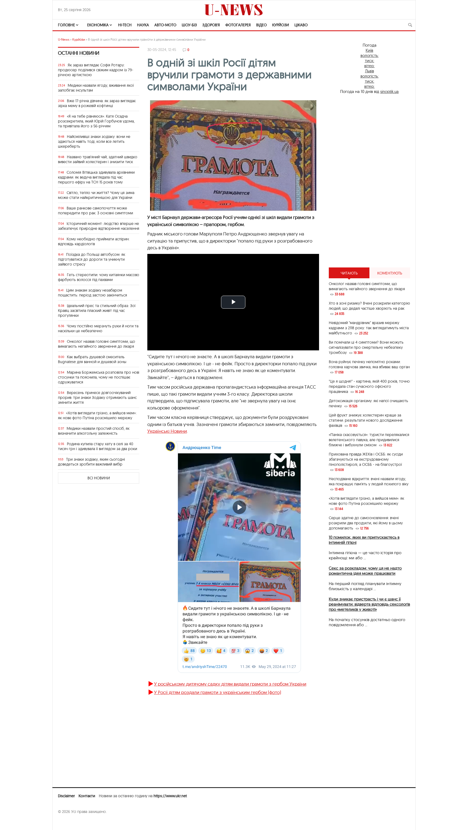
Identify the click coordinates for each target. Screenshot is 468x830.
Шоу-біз (189, 24)
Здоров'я (211, 24)
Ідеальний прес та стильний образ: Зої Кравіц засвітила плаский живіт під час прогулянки (96, 310)
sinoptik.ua (389, 91)
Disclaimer (66, 795)
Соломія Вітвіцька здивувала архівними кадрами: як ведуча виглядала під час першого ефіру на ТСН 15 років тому (96, 177)
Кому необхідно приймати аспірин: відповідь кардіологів (93, 241)
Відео (261, 24)
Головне (66, 24)
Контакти (87, 795)
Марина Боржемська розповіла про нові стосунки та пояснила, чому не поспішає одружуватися (98, 377)
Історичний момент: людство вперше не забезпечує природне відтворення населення (98, 226)
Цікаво (301, 24)
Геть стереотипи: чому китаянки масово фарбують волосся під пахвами (98, 277)
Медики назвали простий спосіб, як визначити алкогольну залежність (93, 431)
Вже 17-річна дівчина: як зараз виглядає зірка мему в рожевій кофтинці (97, 103)
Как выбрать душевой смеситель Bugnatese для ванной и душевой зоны (92, 359)
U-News (63, 39)
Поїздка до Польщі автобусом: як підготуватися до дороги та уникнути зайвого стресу (91, 259)
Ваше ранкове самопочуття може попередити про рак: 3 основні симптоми (95, 210)
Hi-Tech (125, 24)
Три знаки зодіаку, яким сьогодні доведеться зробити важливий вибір (91, 462)
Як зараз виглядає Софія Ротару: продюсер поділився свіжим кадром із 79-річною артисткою (95, 70)
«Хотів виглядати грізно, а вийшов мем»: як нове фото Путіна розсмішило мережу (97, 415)
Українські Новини (167, 431)
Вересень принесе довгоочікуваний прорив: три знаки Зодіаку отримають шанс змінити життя (97, 397)
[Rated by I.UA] (70, 822)
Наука (143, 24)
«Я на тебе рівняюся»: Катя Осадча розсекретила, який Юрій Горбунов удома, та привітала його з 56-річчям (96, 121)
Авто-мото (165, 24)
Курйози (280, 24)
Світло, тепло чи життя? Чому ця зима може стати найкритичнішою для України (96, 195)
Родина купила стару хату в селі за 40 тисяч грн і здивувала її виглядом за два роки (97, 446)
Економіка (98, 24)
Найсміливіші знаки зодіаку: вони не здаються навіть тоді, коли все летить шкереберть (94, 141)
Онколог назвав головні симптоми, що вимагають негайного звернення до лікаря (96, 344)
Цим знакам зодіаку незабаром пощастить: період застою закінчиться (92, 293)
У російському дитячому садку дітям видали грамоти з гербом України (230, 684)
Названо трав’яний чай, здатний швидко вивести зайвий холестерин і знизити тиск (97, 159)
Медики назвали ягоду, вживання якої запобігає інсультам (96, 88)
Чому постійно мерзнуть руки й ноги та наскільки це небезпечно (98, 328)
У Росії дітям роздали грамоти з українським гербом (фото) (217, 692)
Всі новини (98, 478)
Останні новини (78, 53)
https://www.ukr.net (170, 795)
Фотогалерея (238, 24)
